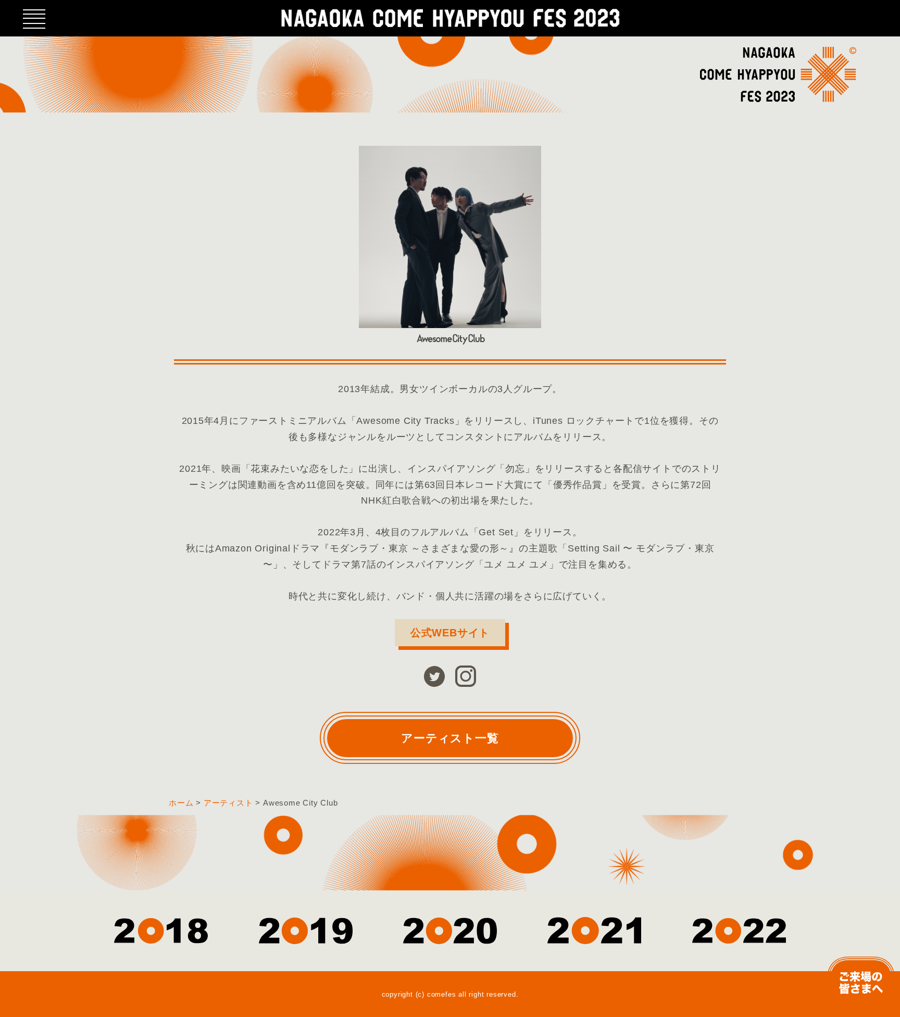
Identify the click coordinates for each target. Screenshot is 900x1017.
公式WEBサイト (450, 632)
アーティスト (228, 802)
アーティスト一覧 (449, 738)
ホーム (181, 802)
